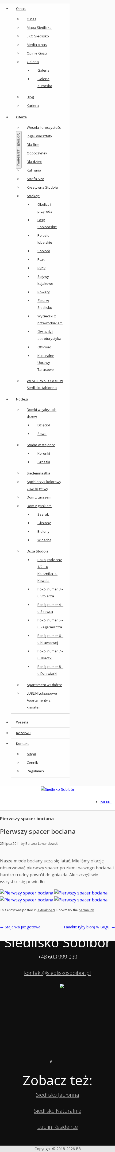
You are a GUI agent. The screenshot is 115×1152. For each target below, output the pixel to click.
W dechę (44, 540)
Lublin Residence (57, 1126)
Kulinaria (34, 170)
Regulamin (35, 771)
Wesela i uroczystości (44, 127)
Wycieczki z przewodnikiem (50, 319)
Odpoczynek (37, 153)
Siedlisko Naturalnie (57, 1110)
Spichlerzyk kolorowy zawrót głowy (44, 485)
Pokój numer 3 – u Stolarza (50, 592)
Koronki (43, 453)
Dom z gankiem (39, 505)
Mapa (31, 754)
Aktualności (46, 910)
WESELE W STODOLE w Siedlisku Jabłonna (45, 384)
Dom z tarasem (39, 497)
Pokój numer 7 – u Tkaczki (50, 654)
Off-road (44, 347)
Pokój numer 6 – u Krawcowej (50, 639)
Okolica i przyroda (44, 208)
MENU (106, 801)
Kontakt (22, 743)
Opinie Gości (37, 53)
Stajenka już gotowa (20, 926)
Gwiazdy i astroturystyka (49, 335)
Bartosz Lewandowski (41, 843)
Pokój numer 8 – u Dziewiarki (50, 670)
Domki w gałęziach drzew (41, 413)
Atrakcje (33, 195)
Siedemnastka (38, 473)
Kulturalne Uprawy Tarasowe (45, 362)
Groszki (43, 462)
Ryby (41, 268)
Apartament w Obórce (44, 684)
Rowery (43, 292)
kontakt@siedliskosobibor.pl (57, 972)
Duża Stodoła (37, 551)
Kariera (33, 105)
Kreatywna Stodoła (42, 187)
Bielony (43, 531)
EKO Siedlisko (38, 36)
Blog (30, 97)
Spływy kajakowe (45, 280)
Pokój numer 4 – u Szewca (50, 608)
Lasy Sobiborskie (47, 223)
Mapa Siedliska (39, 27)
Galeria (33, 61)
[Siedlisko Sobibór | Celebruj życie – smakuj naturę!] (57, 789)
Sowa (42, 433)
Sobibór (43, 250)
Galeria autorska (44, 82)
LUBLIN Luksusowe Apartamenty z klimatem (42, 700)
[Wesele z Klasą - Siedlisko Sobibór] (62, 1061)
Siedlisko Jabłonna (57, 1094)
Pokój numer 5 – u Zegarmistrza (50, 623)
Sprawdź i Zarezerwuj (19, 149)
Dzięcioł (43, 425)
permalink (86, 910)
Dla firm (33, 144)
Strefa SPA (35, 178)
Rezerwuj (23, 732)
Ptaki (41, 259)
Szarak (43, 514)
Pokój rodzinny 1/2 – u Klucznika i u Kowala (49, 570)
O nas (21, 8)
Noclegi (22, 399)
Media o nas (37, 44)
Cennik (32, 762)
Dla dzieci (34, 161)
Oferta (21, 117)
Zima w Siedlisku (44, 304)
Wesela (22, 722)
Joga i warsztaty (39, 136)
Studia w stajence (41, 444)
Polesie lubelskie (44, 239)
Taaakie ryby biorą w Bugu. (89, 926)
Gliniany (44, 522)
